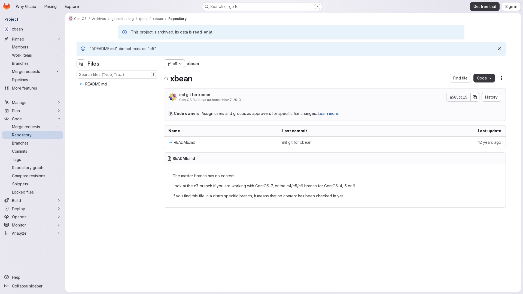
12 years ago (489, 142)
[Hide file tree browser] (81, 63)
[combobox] (117, 74)
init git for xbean (194, 94)
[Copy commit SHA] (475, 97)
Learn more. (328, 113)
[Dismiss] (499, 48)
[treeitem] (118, 84)
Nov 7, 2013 (231, 100)
